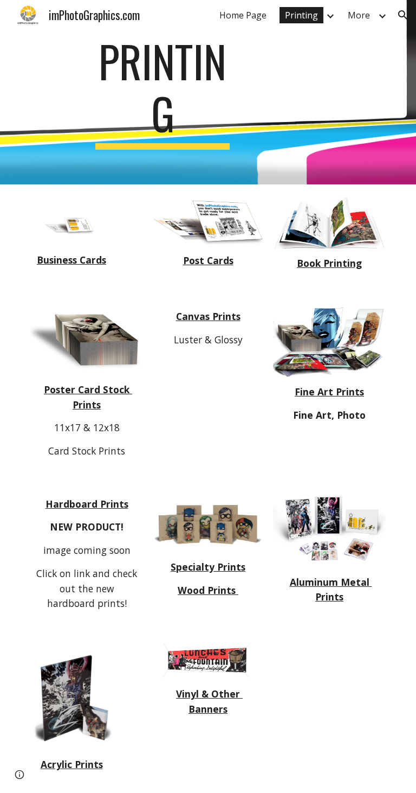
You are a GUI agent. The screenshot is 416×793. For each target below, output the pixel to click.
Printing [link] (301, 15)
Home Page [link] (242, 15)
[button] (403, 15)
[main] (162, 92)
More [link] (359, 15)
